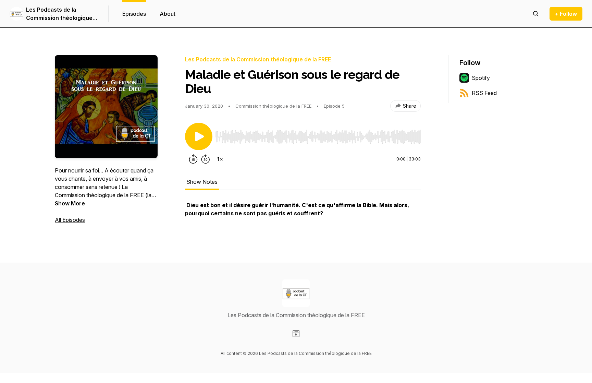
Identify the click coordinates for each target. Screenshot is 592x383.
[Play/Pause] (198, 136)
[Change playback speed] (220, 159)
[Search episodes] (536, 14)
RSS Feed (484, 92)
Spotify (481, 77)
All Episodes (70, 219)
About (167, 13)
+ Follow (566, 13)
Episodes (134, 13)
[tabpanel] (303, 212)
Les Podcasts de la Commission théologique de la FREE (59, 14)
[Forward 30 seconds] (205, 159)
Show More (70, 203)
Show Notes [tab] (202, 181)
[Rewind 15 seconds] (193, 159)
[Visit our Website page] (296, 333)
